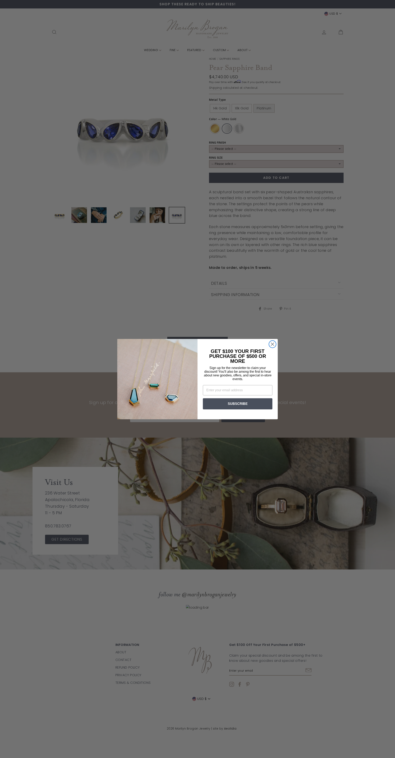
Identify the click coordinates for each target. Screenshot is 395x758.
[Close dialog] (272, 344)
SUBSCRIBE (238, 403)
